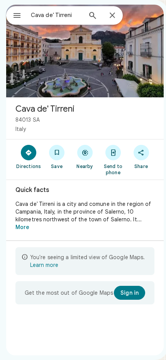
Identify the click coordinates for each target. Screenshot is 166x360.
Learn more (44, 265)
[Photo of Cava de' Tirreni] (85, 51)
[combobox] (56, 15)
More (22, 227)
